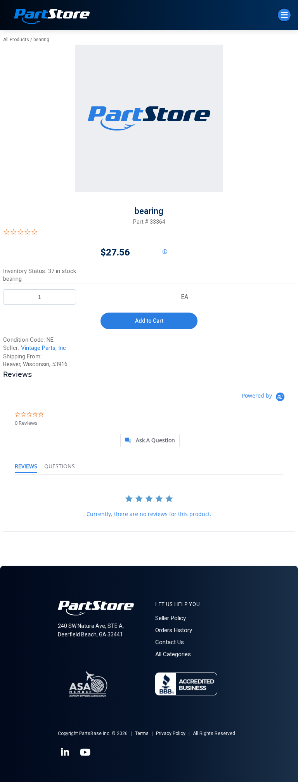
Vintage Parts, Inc (43, 347)
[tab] (150, 440)
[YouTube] (86, 752)
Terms (142, 733)
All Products (16, 39)
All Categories (173, 654)
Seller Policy (170, 618)
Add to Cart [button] (149, 321)
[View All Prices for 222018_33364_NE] (165, 252)
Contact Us (169, 642)
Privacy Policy (170, 733)
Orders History (173, 630)
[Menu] (284, 15)
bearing (41, 39)
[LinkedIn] (65, 752)
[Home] (52, 17)
